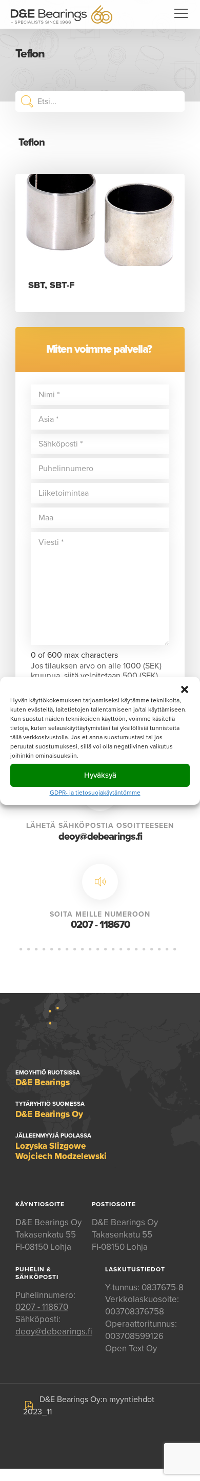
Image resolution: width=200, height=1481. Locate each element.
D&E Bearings (61, 14)
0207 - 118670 (100, 925)
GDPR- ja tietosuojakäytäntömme (95, 792)
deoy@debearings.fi (100, 836)
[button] (184, 689)
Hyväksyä (100, 775)
